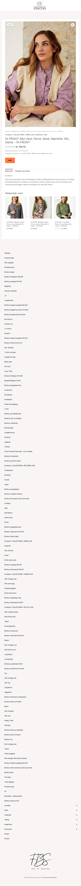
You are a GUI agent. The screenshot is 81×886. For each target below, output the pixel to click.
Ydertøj (40, 819)
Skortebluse (8, 395)
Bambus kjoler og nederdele (13, 730)
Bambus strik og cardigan (12, 418)
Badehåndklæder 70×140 (12, 381)
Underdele (40, 815)
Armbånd (7, 475)
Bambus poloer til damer (12, 735)
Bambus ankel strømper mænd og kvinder (18, 768)
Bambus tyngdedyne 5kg (12, 527)
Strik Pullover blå (9, 617)
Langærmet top (9, 432)
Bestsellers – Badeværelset (13, 796)
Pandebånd (8, 399)
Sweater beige (9, 258)
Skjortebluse (8, 513)
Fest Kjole (7, 777)
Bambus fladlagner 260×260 (13, 277)
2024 (45, 135)
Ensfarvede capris (10, 560)
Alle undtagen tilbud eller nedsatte (15, 758)
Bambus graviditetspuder (12, 414)
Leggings (7, 442)
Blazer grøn (8, 362)
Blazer (6, 706)
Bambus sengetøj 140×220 (13, 565)
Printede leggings (10, 588)
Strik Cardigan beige (11, 612)
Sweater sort (8, 324)
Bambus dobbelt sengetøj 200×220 (16, 338)
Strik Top (7, 683)
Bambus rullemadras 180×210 (14, 569)
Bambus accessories (11, 631)
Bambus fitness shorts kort (13, 343)
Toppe (6, 621)
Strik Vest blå (8, 550)
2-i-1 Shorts (7, 329)
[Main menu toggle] (5, 5)
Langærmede (8, 300)
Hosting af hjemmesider (49, 877)
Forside (7, 131)
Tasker (6, 749)
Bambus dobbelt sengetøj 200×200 (16, 763)
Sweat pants (8, 517)
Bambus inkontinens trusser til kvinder (16, 499)
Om (38, 869)
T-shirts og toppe (10, 352)
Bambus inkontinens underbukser (15, 697)
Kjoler (40, 810)
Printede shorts (9, 267)
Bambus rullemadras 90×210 (13, 602)
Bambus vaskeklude (11, 423)
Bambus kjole (8, 772)
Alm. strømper (9, 347)
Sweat (6, 555)
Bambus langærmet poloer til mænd (16, 310)
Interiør (6, 834)
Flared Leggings (9, 753)
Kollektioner (40, 824)
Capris (6, 484)
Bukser (6, 640)
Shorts (6, 522)
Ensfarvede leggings (11, 404)
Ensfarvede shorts (10, 593)
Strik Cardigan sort (10, 645)
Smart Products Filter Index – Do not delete (18, 451)
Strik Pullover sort (10, 650)
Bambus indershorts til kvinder (14, 669)
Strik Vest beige (9, 584)
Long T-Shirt (8, 371)
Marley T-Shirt (8, 720)
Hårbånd (7, 253)
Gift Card (7, 366)
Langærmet (8, 687)
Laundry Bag (8, 659)
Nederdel (7, 546)
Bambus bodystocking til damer (14, 314)
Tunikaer (7, 447)
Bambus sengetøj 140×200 (13, 281)
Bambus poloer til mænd (12, 461)
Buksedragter (8, 428)
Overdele (40, 805)
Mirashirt (7, 333)
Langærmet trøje (9, 357)
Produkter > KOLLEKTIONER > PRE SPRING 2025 (19, 466)
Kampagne (40, 829)
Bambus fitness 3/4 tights (12, 702)
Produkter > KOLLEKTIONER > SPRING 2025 (18, 541)
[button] (72, 24)
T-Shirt (6, 409)
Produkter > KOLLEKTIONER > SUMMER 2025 (18, 574)
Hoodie (6, 480)
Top (5, 673)
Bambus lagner (9, 272)
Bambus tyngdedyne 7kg (12, 385)
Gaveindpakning (9, 626)
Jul (5, 296)
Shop (33, 869)
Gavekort (7, 437)
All (5, 791)
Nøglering (7, 286)
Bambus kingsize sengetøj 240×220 (16, 305)
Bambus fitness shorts (11, 801)
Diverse (6, 838)
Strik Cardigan (9, 711)
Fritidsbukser (8, 470)
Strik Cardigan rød (10, 744)
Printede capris (9, 787)
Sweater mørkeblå (10, 291)
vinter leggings (9, 782)
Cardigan (7, 503)
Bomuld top (8, 319)
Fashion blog (45, 869)
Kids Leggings (9, 262)
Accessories (8, 390)
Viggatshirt (8, 692)
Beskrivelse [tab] (9, 171)
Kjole (6, 508)
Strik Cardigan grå (10, 579)
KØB (10, 160)
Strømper (7, 725)
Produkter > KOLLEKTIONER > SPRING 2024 (19, 135)
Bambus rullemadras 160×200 (14, 635)
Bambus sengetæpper (11, 489)
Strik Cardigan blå (10, 678)
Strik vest (7, 716)
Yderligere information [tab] (22, 171)
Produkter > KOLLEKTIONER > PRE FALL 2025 (18, 607)
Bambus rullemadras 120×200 (14, 532)
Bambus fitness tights (11, 536)
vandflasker (8, 654)
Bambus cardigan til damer (13, 494)
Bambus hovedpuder (11, 456)
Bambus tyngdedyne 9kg (12, 598)
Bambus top (8, 739)
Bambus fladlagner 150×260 (13, 376)
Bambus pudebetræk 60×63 (13, 664)
